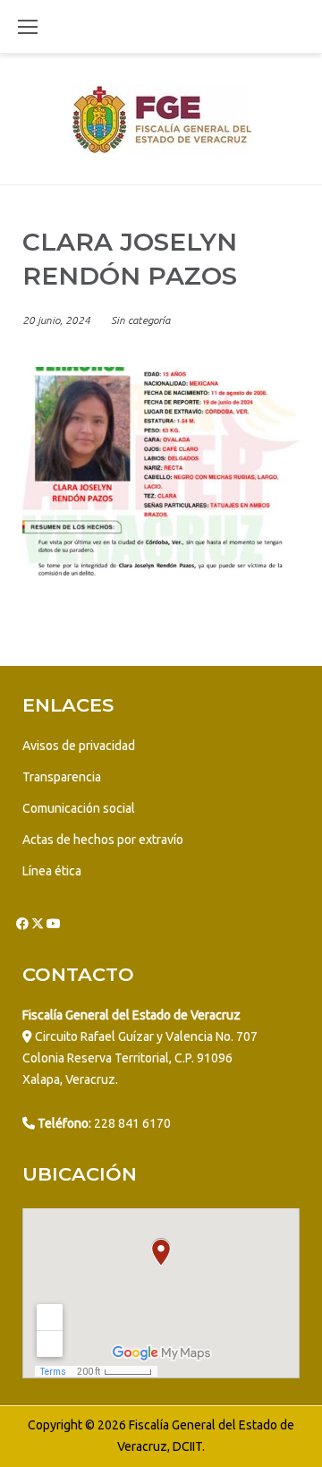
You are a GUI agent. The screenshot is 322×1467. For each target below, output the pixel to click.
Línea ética (51, 871)
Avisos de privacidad (78, 745)
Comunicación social (78, 808)
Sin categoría (140, 320)
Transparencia (61, 777)
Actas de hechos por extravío (102, 839)
